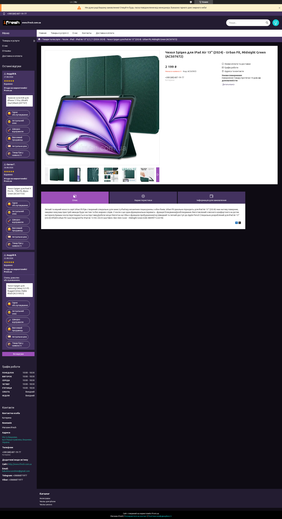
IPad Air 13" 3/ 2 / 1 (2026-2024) (90, 39)
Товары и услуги (59, 33)
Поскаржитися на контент (135, 516)
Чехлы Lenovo (46, 504)
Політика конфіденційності (160, 516)
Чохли (65, 39)
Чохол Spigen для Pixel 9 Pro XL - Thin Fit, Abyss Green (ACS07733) (19, 191)
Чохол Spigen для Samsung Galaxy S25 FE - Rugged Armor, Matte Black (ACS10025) (19, 290)
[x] (240, 223)
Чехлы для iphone (48, 501)
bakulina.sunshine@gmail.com (16, 471)
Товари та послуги (51, 39)
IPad (72, 39)
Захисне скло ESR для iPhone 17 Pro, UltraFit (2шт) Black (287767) (18, 100)
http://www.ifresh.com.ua (20, 464)
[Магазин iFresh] (12, 22)
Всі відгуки (18, 354)
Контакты (87, 33)
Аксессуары (45, 498)
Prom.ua (155, 513)
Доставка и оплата (105, 33)
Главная (42, 33)
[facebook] (236, 223)
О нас (75, 33)
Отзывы (6, 51)
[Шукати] (267, 22)
